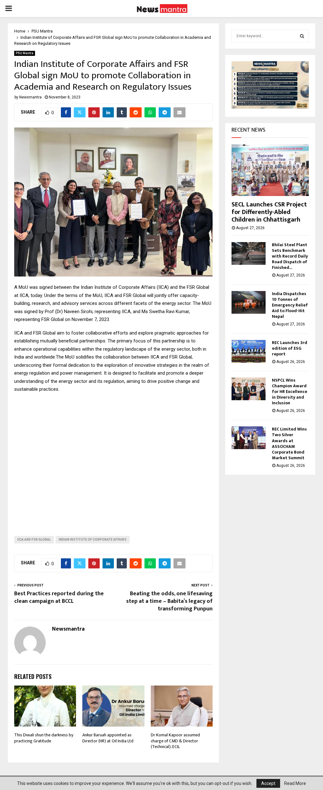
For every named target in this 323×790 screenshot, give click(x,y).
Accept (268, 783)
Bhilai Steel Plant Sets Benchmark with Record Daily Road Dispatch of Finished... (290, 256)
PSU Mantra (24, 53)
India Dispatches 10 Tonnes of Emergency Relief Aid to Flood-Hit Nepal (290, 305)
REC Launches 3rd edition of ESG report (289, 348)
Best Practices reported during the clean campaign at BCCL (59, 597)
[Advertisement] (113, 459)
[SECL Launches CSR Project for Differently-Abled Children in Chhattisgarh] (270, 170)
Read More (295, 783)
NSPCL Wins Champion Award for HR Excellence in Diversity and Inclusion (289, 392)
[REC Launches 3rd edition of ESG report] (249, 351)
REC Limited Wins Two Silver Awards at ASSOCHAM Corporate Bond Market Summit (289, 443)
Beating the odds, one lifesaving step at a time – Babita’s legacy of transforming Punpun (169, 601)
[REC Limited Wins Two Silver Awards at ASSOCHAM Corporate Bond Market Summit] (249, 437)
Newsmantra (30, 97)
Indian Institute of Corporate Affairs (92, 539)
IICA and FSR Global (34, 539)
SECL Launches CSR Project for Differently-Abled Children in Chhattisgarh (269, 212)
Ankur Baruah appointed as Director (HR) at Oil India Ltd (107, 737)
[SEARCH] (302, 36)
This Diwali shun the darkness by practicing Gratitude (43, 737)
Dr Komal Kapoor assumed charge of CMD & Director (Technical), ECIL (175, 740)
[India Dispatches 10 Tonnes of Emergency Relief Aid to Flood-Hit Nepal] (249, 302)
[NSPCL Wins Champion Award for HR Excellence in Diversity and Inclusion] (249, 388)
